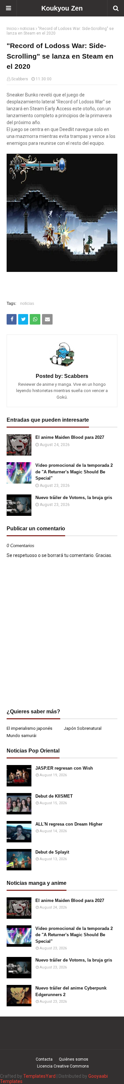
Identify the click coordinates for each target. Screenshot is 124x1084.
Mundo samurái (21, 735)
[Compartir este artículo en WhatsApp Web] (35, 319)
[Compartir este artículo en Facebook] (12, 319)
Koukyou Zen (62, 8)
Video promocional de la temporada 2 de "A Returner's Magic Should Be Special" (74, 472)
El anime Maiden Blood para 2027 (69, 437)
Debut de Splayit (52, 852)
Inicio (12, 28)
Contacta (44, 1059)
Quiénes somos (73, 1059)
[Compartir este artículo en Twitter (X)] (23, 319)
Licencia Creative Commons (63, 1066)
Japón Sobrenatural (83, 728)
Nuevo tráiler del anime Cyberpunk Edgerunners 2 (70, 991)
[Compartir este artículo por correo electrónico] (47, 319)
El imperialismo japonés (29, 728)
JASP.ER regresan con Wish (64, 768)
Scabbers (19, 79)
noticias (27, 28)
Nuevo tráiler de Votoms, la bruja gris (73, 497)
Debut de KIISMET (54, 796)
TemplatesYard (39, 1076)
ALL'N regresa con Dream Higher (69, 824)
